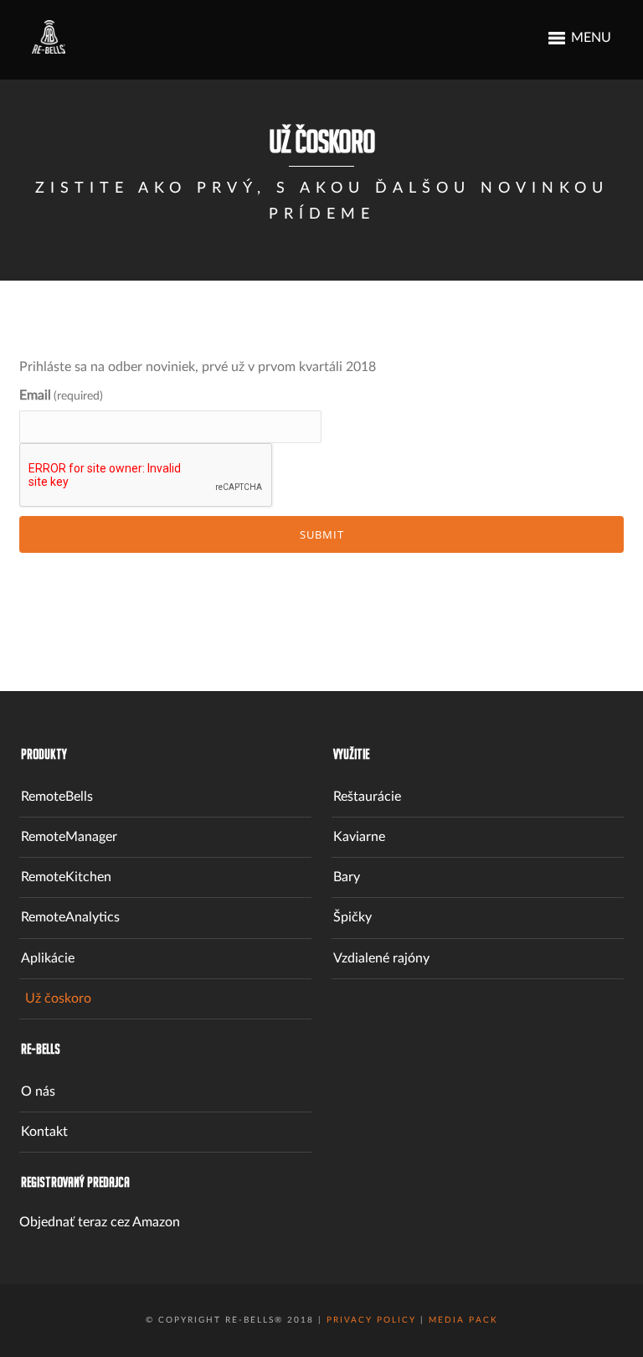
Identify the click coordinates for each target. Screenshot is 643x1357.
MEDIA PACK (463, 1320)
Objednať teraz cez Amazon (99, 1222)
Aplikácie (48, 958)
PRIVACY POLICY (371, 1320)
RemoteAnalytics (70, 917)
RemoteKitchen (66, 877)
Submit (322, 534)
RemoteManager (69, 837)
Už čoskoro (58, 998)
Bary (346, 877)
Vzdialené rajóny (381, 958)
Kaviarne (359, 837)
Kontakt (44, 1131)
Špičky (352, 917)
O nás (38, 1091)
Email (61, 395)
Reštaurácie (367, 796)
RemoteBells (57, 796)
